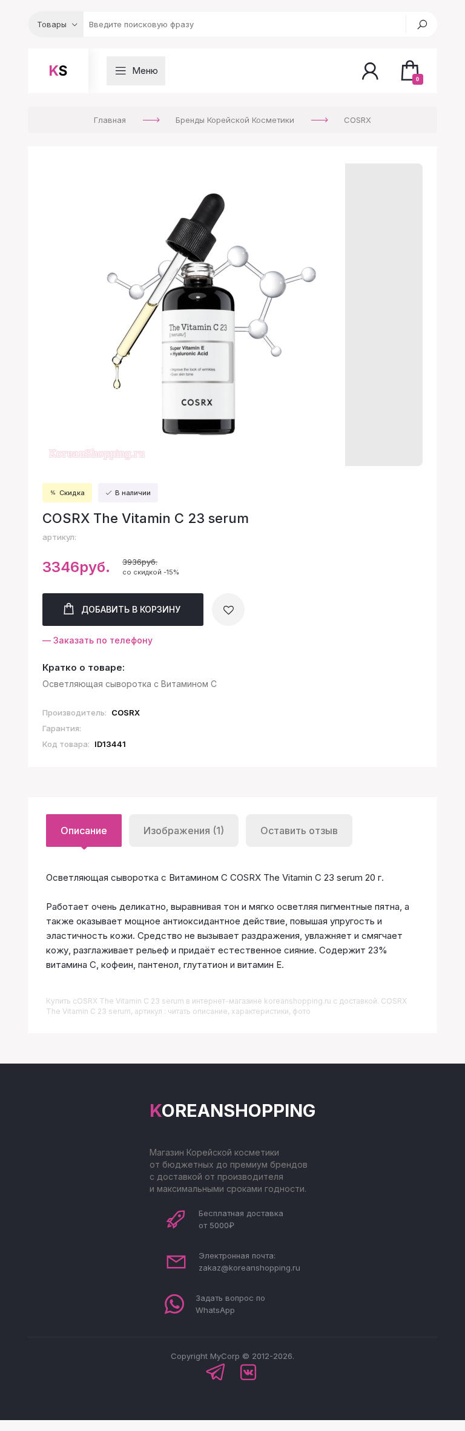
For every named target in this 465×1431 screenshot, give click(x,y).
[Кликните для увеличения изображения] (193, 314)
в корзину (130, 609)
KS (58, 70)
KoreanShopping (232, 1110)
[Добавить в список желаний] (228, 609)
